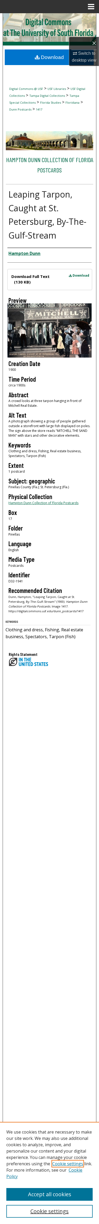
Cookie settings (67, 1164)
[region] (49, 1173)
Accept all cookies (49, 1194)
